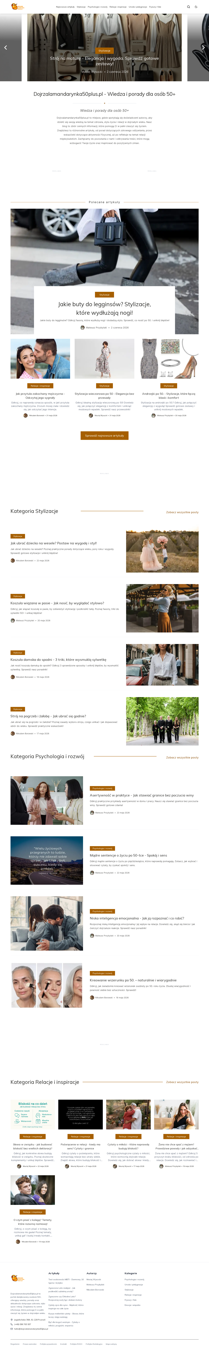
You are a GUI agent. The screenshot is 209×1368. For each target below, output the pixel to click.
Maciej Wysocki (94, 1279)
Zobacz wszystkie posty (182, 512)
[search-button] (188, 6)
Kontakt (63, 1344)
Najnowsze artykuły (65, 7)
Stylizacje (81, 7)
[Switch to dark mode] (196, 6)
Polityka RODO (76, 1344)
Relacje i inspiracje (118, 7)
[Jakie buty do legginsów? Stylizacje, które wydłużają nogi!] (105, 271)
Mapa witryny (111, 1344)
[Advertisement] (57, 171)
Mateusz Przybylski (95, 1284)
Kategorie (131, 1273)
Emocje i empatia (132, 1305)
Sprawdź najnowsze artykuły (104, 435)
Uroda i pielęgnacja (138, 7)
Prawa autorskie (30, 1344)
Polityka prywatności (48, 1344)
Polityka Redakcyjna (94, 1344)
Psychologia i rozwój (97, 7)
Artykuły (53, 1273)
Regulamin (15, 1344)
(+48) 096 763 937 (22, 1324)
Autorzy (92, 1273)
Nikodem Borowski (95, 1289)
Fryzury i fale (155, 7)
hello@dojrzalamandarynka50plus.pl (31, 1329)
